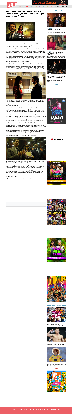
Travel (48, 6)
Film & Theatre (49, 28)
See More (56, 84)
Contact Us (32, 409)
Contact (11, 0)
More (58, 6)
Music (23, 6)
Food (36, 6)
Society (40, 6)
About (8, 0)
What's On (31, 6)
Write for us (57, 409)
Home (20, 6)
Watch (52, 6)
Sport (44, 6)
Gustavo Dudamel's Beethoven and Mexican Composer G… (56, 77)
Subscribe (15, 0)
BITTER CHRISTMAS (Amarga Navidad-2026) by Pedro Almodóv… (55, 53)
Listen (55, 6)
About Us (14, 409)
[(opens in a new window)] (50, 2)
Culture (27, 6)
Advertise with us (50, 409)
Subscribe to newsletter (40, 409)
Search (26, 409)
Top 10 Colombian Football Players (56, 363)
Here (39, 203)
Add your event (21, 409)
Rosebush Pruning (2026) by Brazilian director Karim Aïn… (56, 30)
